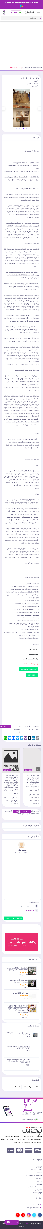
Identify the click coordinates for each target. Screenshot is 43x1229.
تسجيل (15, 811)
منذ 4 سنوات (33, 86)
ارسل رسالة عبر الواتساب (28, 669)
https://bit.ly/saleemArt (31, 151)
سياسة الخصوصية (36, 1169)
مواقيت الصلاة (37, 1192)
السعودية (15, 12)
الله (19, 1087)
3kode (27, 1223)
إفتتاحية (36, 1087)
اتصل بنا (39, 1181)
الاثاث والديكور (31, 67)
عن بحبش (39, 1166)
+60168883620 (32, 675)
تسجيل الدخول (25, 811)
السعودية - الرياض (31, 786)
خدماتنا (39, 1172)
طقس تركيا (38, 1189)
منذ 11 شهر (33, 790)
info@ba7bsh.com (33, 1207)
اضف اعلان (14, 1222)
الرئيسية (39, 67)
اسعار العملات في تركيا (35, 1187)
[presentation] (40, 109)
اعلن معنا (39, 1178)
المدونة (39, 1184)
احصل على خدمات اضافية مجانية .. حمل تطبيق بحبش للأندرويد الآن (21, 2)
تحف (24, 67)
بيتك (30, 1087)
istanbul (36, 1205)
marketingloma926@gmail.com (25, 906)
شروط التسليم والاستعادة (34, 1175)
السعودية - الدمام (32, 83)
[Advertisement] (21, 42)
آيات (24, 1087)
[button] (26, 128)
